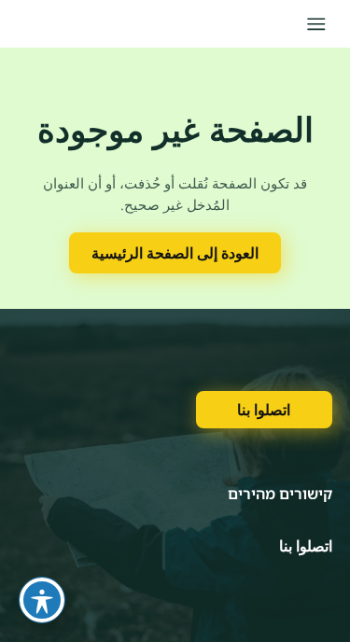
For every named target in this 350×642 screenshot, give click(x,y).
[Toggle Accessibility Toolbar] (42, 600)
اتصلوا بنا (263, 409)
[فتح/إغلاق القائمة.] (316, 23)
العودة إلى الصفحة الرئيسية (175, 253)
